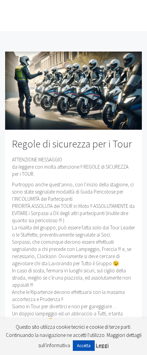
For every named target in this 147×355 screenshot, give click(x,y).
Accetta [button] (84, 346)
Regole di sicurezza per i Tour (72, 143)
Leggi (102, 345)
